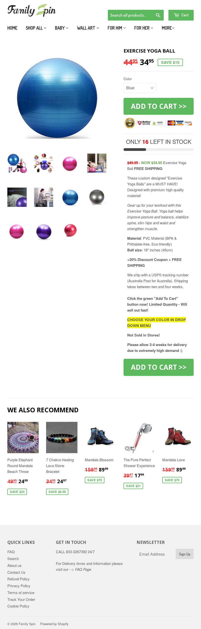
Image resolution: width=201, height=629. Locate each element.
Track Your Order (21, 599)
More (167, 28)
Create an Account (180, 3)
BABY (60, 28)
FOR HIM (115, 28)
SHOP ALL (35, 28)
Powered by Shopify (54, 623)
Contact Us (16, 572)
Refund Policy (18, 578)
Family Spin (27, 623)
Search (13, 558)
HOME (12, 28)
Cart (185, 14)
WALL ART (86, 28)
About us (14, 565)
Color (128, 78)
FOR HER (142, 28)
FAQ (11, 551)
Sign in (153, 3)
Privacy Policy (18, 585)
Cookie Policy (18, 605)
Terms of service (20, 592)
